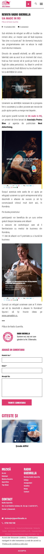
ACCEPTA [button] (22, 551)
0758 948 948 (10, 523)
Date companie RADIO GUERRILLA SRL (19, 531)
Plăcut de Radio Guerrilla (10, 22)
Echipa (26, 480)
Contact (26, 492)
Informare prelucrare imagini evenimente (24, 534)
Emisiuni (5, 476)
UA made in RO (35, 116)
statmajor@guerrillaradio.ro (16, 518)
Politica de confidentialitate (24, 528)
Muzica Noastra (7, 479)
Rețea (26, 489)
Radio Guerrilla (23, 333)
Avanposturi (28, 483)
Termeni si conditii (10, 528)
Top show (5, 485)
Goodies (26, 486)
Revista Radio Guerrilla (16, 14)
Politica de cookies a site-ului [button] (15, 544)
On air (4, 473)
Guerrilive (5, 482)
